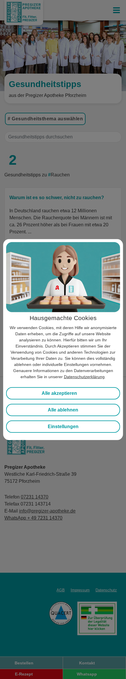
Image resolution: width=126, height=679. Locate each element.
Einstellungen (63, 426)
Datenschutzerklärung (84, 376)
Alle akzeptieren (59, 393)
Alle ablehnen (63, 409)
